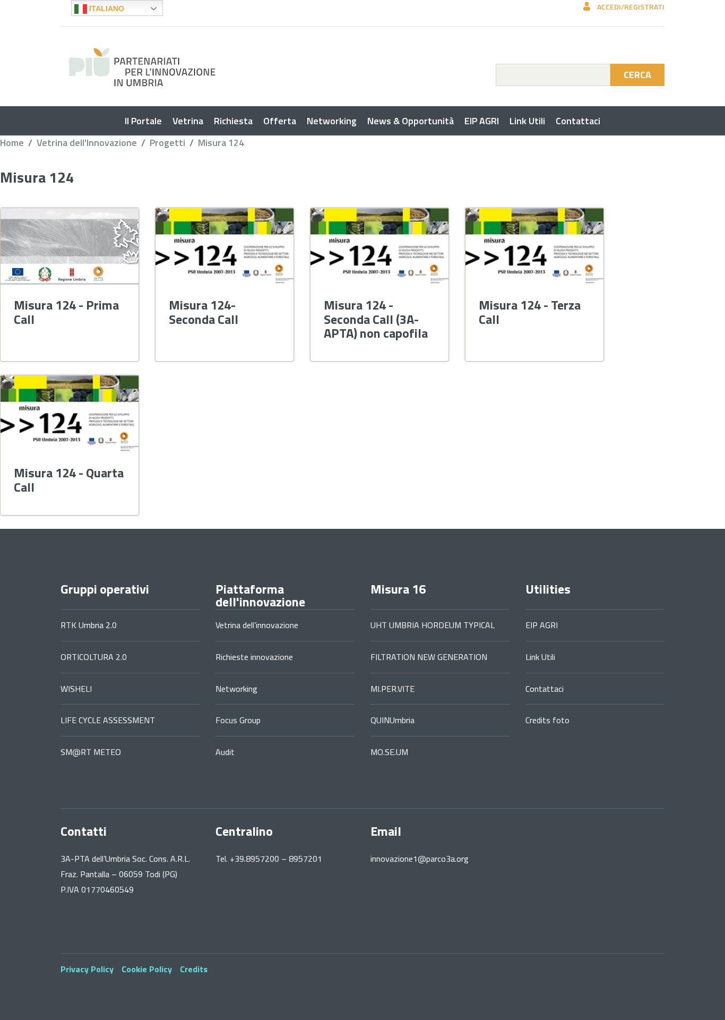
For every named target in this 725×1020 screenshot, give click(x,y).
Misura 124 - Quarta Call (69, 479)
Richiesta (233, 121)
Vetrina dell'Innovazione (87, 142)
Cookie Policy (147, 969)
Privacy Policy (87, 969)
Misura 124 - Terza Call (530, 311)
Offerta (279, 121)
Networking (332, 121)
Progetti (167, 142)
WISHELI (76, 688)
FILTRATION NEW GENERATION (428, 656)
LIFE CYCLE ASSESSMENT (108, 720)
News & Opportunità (410, 121)
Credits (194, 969)
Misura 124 (221, 142)
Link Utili (527, 121)
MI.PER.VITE (392, 688)
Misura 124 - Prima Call (66, 311)
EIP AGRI (481, 121)
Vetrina (187, 121)
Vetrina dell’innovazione (256, 625)
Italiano (105, 8)
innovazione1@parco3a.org (419, 858)
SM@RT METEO (91, 751)
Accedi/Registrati (629, 6)
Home (12, 142)
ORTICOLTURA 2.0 (94, 656)
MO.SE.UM (389, 751)
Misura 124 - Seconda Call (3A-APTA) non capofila (376, 318)
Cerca (637, 74)
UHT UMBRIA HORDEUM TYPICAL (432, 625)
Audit (225, 751)
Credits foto (547, 720)
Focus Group (238, 720)
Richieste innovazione (254, 656)
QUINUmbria (392, 720)
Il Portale (143, 121)
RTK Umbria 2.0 (89, 625)
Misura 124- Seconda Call (203, 311)
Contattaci (578, 121)
